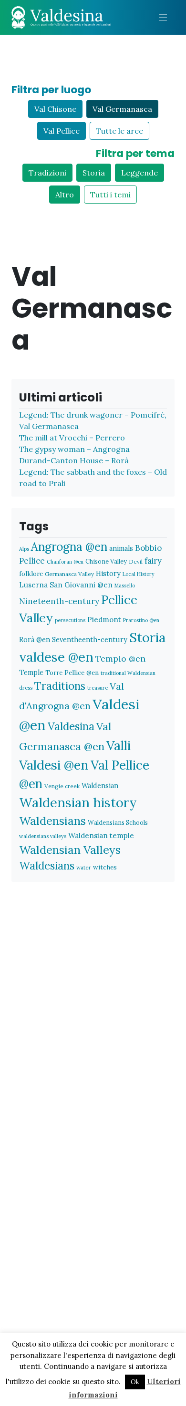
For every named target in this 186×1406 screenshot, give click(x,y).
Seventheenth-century (89, 639)
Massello (124, 585)
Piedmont (104, 619)
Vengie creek (62, 786)
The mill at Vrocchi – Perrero (72, 437)
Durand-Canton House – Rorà (74, 460)
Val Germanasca (122, 109)
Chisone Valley (106, 561)
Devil (136, 561)
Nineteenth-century (59, 601)
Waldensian (100, 785)
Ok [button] (135, 1382)
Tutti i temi (110, 194)
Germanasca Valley (69, 573)
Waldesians (46, 865)
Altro (64, 194)
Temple (31, 672)
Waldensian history (78, 802)
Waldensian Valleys (70, 849)
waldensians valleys (42, 836)
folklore (31, 573)
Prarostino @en (141, 620)
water (83, 867)
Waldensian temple (101, 835)
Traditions (59, 686)
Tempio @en (120, 658)
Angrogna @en (69, 546)
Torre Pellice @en (72, 672)
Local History (139, 574)
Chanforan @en (65, 561)
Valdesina (71, 726)
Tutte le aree (119, 131)
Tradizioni (47, 172)
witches (105, 867)
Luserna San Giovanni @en (66, 584)
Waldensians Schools (118, 822)
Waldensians (52, 820)
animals (121, 548)
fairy (153, 561)
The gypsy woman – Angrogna (74, 449)
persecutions (70, 620)
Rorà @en (34, 639)
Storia (94, 172)
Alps (24, 549)
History (108, 573)
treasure (97, 687)
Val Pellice (61, 131)
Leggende (139, 172)
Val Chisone (55, 109)
